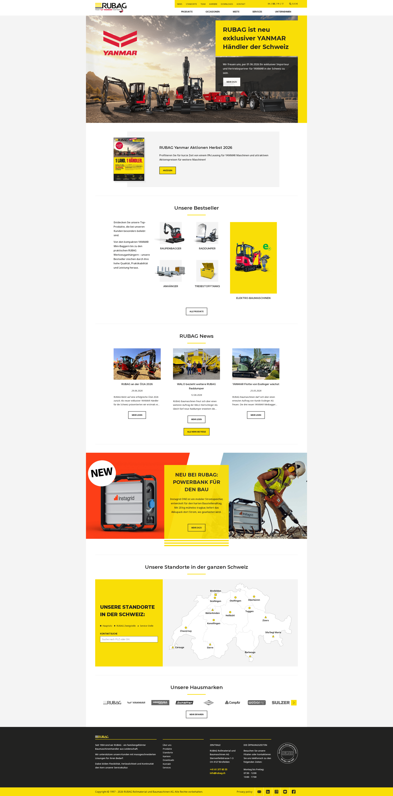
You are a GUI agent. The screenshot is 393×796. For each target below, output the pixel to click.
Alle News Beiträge (196, 431)
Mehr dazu (232, 82)
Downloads (227, 4)
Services (167, 767)
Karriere (213, 4)
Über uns (167, 745)
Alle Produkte (197, 311)
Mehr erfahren (197, 714)
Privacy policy (244, 791)
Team (203, 4)
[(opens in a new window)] (267, 791)
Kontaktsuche (108, 633)
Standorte (191, 4)
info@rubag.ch (217, 773)
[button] (294, 703)
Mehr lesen (137, 415)
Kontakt (241, 4)
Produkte (167, 748)
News (179, 4)
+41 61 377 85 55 (218, 769)
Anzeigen (167, 170)
